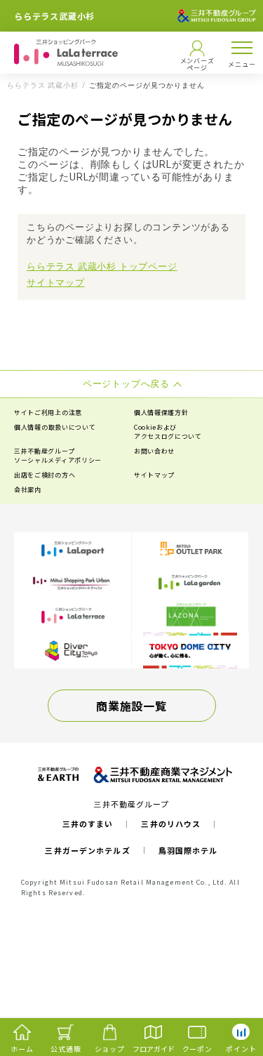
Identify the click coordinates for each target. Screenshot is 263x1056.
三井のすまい (88, 823)
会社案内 (27, 489)
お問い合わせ (154, 451)
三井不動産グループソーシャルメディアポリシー (58, 456)
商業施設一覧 (131, 705)
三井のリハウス (171, 823)
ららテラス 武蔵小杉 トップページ (102, 266)
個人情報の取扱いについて (54, 427)
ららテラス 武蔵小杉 (43, 85)
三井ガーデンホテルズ (87, 850)
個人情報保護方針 (161, 412)
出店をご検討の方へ (44, 475)
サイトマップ (56, 282)
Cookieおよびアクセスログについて (168, 432)
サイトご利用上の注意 (48, 412)
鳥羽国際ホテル (188, 850)
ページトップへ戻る (229, 990)
